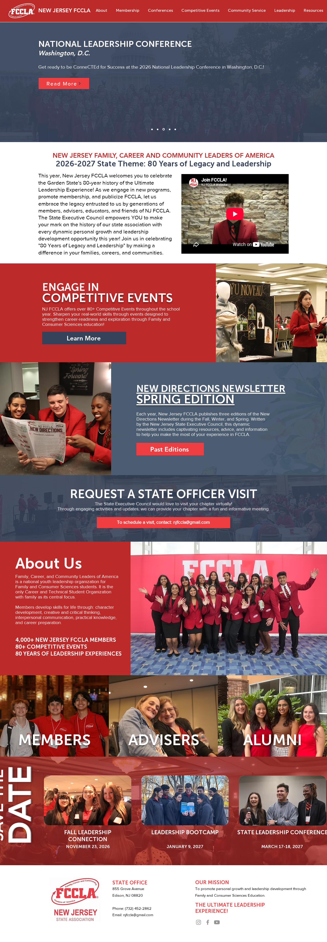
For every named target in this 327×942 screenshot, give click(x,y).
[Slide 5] (152, 129)
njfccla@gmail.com (138, 915)
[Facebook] (207, 922)
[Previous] (28, 82)
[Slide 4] (175, 129)
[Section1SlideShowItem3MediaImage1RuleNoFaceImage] (169, 129)
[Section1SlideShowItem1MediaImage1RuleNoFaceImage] (163, 129)
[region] (87, 801)
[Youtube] (217, 922)
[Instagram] (198, 922)
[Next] (299, 82)
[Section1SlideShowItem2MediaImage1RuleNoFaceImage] (157, 129)
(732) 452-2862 (138, 908)
